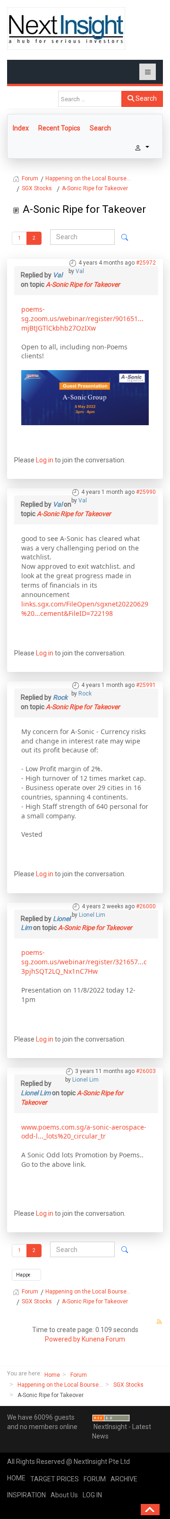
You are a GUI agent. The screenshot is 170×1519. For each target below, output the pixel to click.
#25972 (146, 262)
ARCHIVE (123, 1479)
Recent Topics (59, 128)
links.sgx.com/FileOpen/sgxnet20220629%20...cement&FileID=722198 (84, 608)
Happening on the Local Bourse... (60, 1385)
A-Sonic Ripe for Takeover (83, 284)
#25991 (146, 685)
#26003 (146, 1071)
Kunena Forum (103, 1339)
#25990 (146, 492)
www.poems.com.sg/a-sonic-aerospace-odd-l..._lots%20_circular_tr (83, 1132)
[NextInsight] (66, 28)
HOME (16, 1478)
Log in (44, 460)
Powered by (62, 1339)
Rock (85, 693)
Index (21, 128)
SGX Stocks (128, 1385)
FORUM (95, 1479)
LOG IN (92, 1495)
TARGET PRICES (54, 1479)
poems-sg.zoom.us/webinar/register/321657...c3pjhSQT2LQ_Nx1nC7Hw (84, 962)
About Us (64, 1495)
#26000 (146, 906)
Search (145, 98)
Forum (78, 1375)
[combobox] (90, 99)
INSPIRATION (26, 1495)
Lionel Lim (92, 915)
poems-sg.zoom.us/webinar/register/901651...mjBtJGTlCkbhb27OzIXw (82, 318)
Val (80, 271)
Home (52, 1375)
